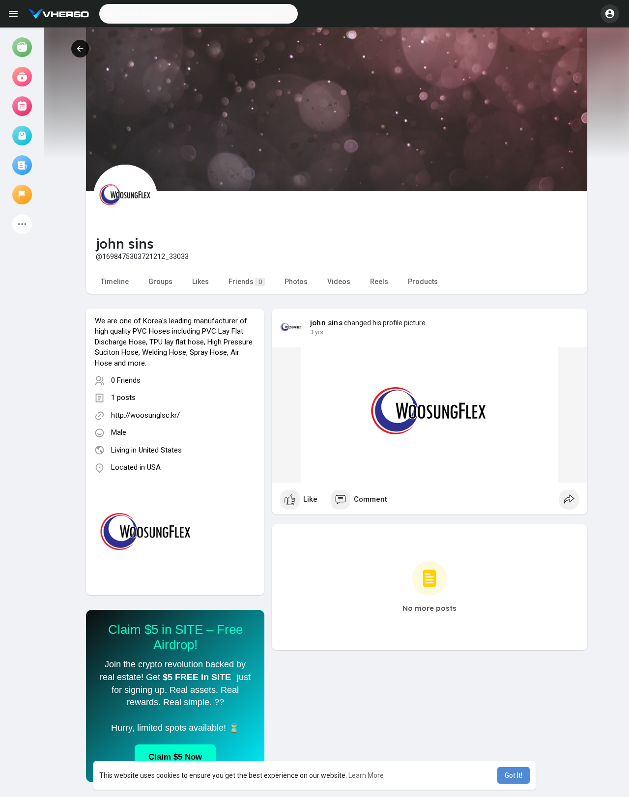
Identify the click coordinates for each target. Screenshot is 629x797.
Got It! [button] (513, 775)
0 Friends (126, 380)
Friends (245, 281)
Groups (160, 281)
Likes (200, 281)
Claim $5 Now (175, 757)
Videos (338, 281)
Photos (296, 281)
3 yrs (316, 332)
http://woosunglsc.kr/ (145, 415)
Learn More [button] (366, 775)
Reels (379, 281)
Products (423, 281)
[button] (198, 14)
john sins (326, 322)
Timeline (115, 281)
